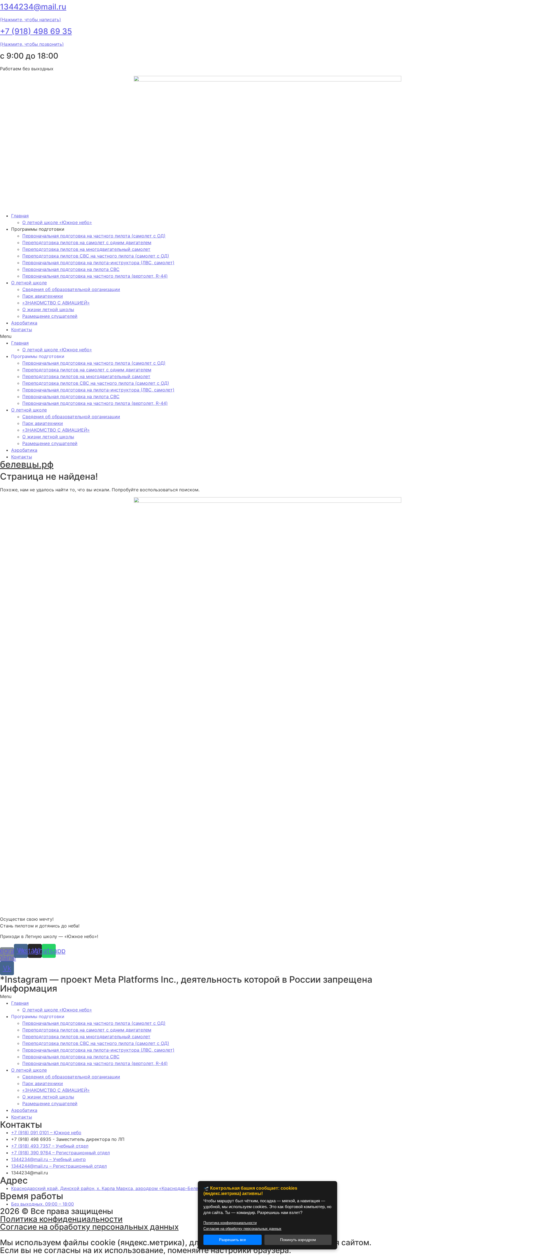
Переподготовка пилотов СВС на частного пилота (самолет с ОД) (95, 256)
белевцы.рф (27, 464)
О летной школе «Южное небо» (57, 222)
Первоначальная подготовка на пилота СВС (71, 269)
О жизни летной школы (48, 309)
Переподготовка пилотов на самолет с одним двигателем (86, 242)
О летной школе (29, 282)
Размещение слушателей (49, 316)
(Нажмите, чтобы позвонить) (32, 44)
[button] (267, 336)
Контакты (21, 329)
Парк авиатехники (42, 296)
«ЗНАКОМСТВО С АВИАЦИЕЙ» (56, 303)
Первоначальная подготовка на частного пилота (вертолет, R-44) (95, 276)
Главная (20, 215)
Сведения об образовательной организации (71, 289)
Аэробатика (24, 323)
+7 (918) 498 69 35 (36, 31)
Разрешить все (232, 1239)
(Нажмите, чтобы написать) (30, 19)
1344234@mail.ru (33, 6)
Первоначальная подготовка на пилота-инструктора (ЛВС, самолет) (98, 262)
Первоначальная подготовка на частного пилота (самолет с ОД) (94, 236)
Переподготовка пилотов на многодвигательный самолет (86, 249)
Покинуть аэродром (298, 1239)
